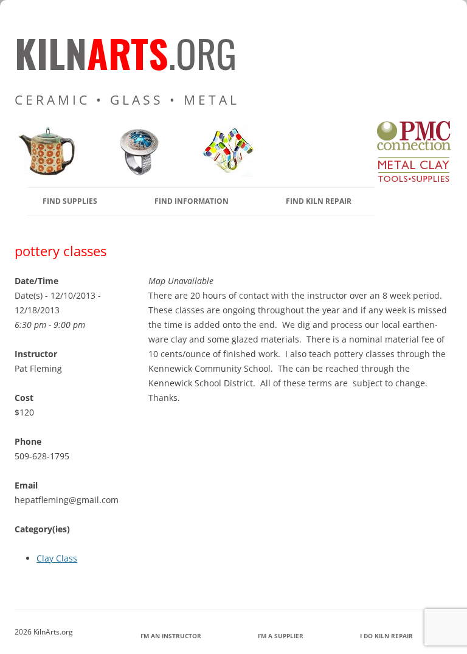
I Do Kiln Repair (386, 635)
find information (191, 201)
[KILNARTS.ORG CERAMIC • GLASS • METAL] (135, 173)
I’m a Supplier (280, 635)
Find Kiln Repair (318, 201)
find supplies (70, 201)
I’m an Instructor (170, 635)
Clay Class (56, 558)
